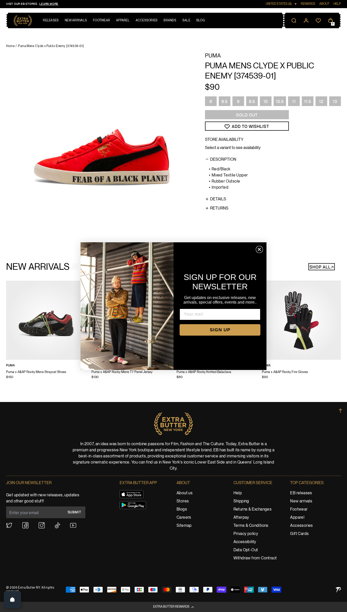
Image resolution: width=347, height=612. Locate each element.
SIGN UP (220, 329)
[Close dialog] (259, 249)
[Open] (12, 599)
